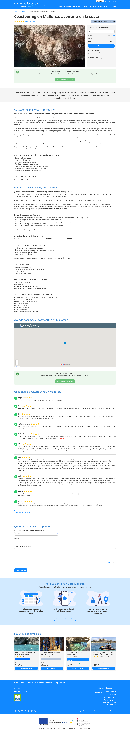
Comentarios (30, 21)
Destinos (40, 683)
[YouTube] (22, 710)
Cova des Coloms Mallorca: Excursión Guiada (51, 654)
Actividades (49, 683)
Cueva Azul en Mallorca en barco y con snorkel (25, 654)
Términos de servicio (62, 566)
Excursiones (22, 11)
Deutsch (114, 1)
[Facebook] (15, 710)
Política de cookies (103, 711)
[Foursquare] (25, 710)
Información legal (77, 711)
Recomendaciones (19, 691)
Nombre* (17, 538)
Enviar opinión (21, 570)
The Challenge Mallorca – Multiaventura (76, 654)
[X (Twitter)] (19, 710)
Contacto (62, 683)
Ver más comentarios (23, 512)
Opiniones (113, 711)
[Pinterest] (31, 710)
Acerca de (22, 683)
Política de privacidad (49, 566)
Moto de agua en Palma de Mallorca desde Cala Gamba (102, 654)
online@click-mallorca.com (108, 697)
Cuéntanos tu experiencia (22, 546)
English (107, 1)
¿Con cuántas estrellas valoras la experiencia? (29, 530)
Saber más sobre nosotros (65, 619)
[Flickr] (28, 710)
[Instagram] (34, 710)
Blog (56, 683)
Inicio (15, 11)
